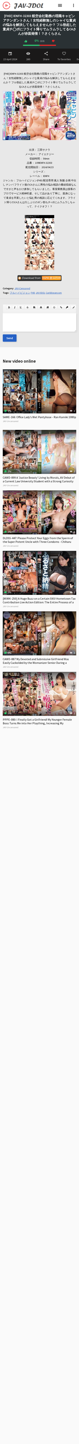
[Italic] (14, 307)
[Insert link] (61, 307)
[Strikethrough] (27, 307)
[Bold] (9, 307)
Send (9, 338)
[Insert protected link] (67, 307)
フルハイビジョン (20, 292)
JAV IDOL (40, 292)
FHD (33, 292)
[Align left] (34, 307)
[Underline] (21, 307)
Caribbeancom (54, 292)
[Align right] (47, 307)
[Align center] (41, 307)
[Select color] (74, 307)
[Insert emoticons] (54, 307)
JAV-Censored (22, 288)
